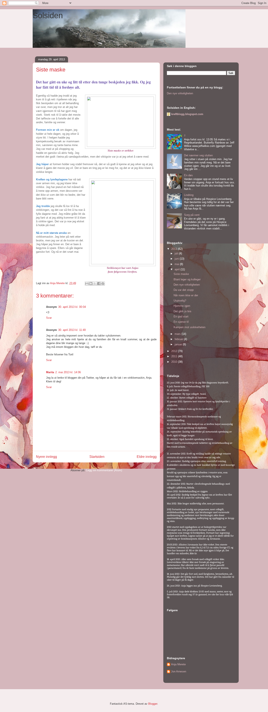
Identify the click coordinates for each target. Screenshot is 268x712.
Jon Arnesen (178, 671)
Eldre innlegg (147, 456)
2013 (174, 248)
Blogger (152, 703)
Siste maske (181, 274)
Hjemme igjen (182, 305)
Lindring (188, 195)
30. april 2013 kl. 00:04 (72, 306)
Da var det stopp (184, 289)
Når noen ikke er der (186, 295)
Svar (49, 317)
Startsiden (96, 456)
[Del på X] (95, 283)
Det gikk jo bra (182, 311)
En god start (181, 316)
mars (178, 333)
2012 (174, 351)
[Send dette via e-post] (87, 283)
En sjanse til (181, 321)
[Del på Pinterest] (103, 283)
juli (177, 253)
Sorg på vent (192, 214)
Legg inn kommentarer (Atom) (104, 470)
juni (177, 258)
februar (179, 339)
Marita (50, 372)
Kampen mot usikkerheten (189, 327)
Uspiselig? (180, 300)
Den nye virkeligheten (180, 93)
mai (177, 264)
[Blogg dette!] (91, 283)
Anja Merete (178, 664)
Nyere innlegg (46, 456)
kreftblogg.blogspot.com (187, 114)
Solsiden (48, 15)
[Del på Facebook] (99, 283)
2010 (174, 361)
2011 (174, 356)
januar (179, 344)
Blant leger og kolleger (187, 279)
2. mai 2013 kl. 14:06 (68, 372)
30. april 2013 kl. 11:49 (72, 329)
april (177, 269)
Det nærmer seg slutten (198, 155)
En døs (188, 175)
